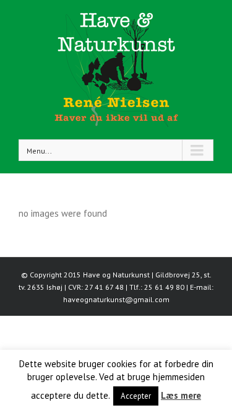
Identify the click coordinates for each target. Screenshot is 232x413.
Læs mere (181, 395)
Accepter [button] (136, 396)
